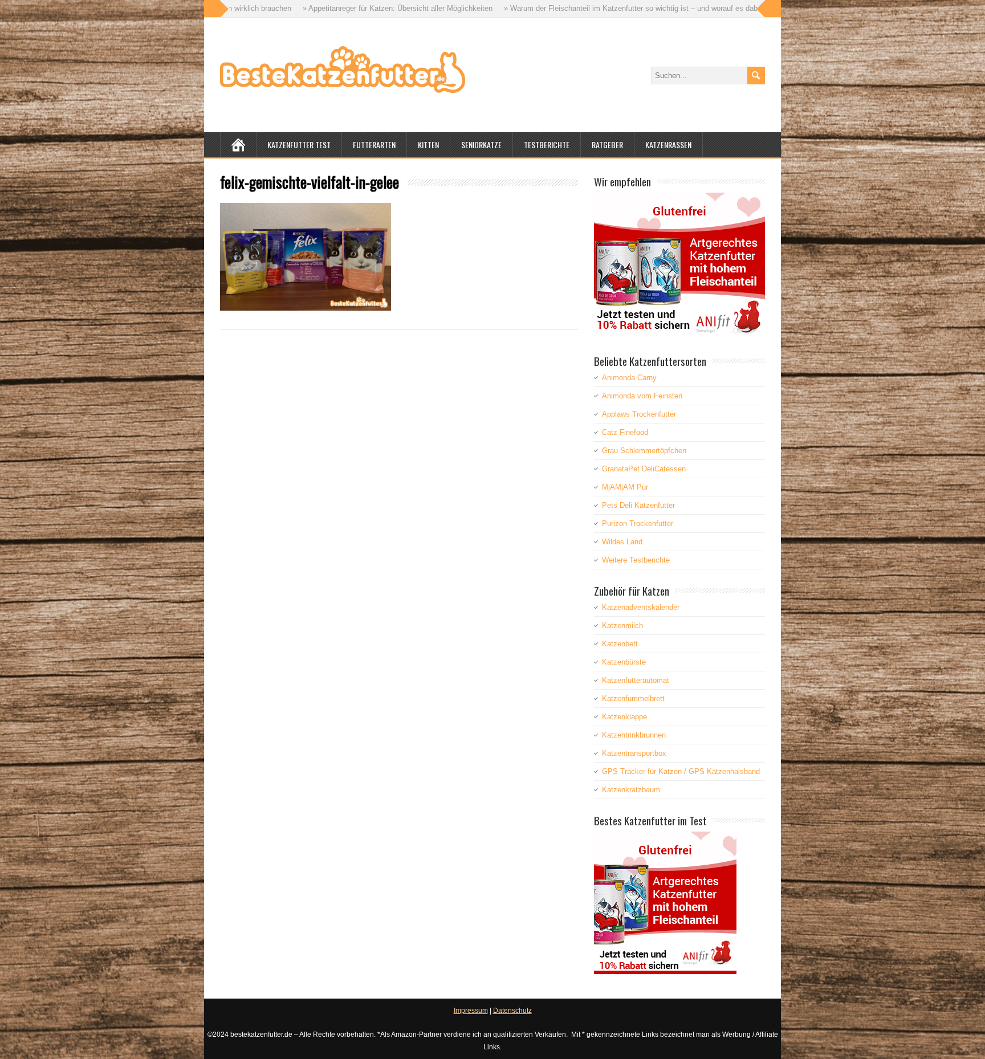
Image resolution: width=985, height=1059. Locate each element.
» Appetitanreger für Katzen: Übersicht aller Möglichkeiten (323, 8)
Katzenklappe (624, 716)
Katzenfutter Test (299, 144)
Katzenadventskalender (640, 607)
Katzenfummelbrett (633, 698)
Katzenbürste (624, 662)
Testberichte (546, 144)
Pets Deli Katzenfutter (638, 505)
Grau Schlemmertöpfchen (644, 450)
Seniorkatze (481, 144)
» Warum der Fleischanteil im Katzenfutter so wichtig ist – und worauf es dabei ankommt (576, 8)
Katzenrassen (668, 144)
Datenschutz (512, 1011)
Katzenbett (620, 644)
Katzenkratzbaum (631, 789)
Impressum (471, 1011)
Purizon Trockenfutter (637, 523)
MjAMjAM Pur (625, 487)
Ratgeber (607, 144)
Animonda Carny (629, 377)
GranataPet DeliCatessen (644, 469)
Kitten (428, 144)
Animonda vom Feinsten (642, 396)
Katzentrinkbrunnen (634, 735)
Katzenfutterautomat (635, 680)
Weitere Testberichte (636, 560)
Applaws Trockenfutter (639, 414)
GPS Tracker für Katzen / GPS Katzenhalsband (681, 771)
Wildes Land (622, 541)
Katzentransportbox (634, 753)
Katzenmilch (622, 625)
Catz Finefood (625, 432)
